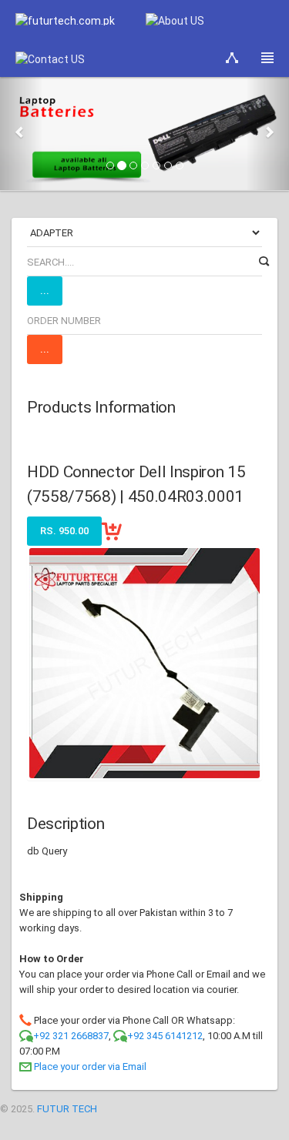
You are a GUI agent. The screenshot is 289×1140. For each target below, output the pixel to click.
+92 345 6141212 (165, 1035)
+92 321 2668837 (71, 1035)
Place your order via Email (90, 1066)
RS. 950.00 (64, 531)
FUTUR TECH (67, 1109)
